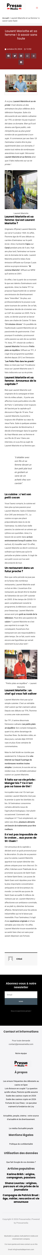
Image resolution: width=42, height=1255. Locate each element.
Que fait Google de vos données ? (21, 1162)
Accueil (5, 18)
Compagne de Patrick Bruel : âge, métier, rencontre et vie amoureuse (21, 1198)
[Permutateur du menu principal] (37, 7)
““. (20, 361)
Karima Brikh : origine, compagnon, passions (21, 1175)
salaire (7, 621)
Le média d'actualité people (21, 1128)
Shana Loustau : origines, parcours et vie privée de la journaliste (21, 1186)
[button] (8, 55)
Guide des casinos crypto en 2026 (21, 1096)
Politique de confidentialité (21, 1144)
